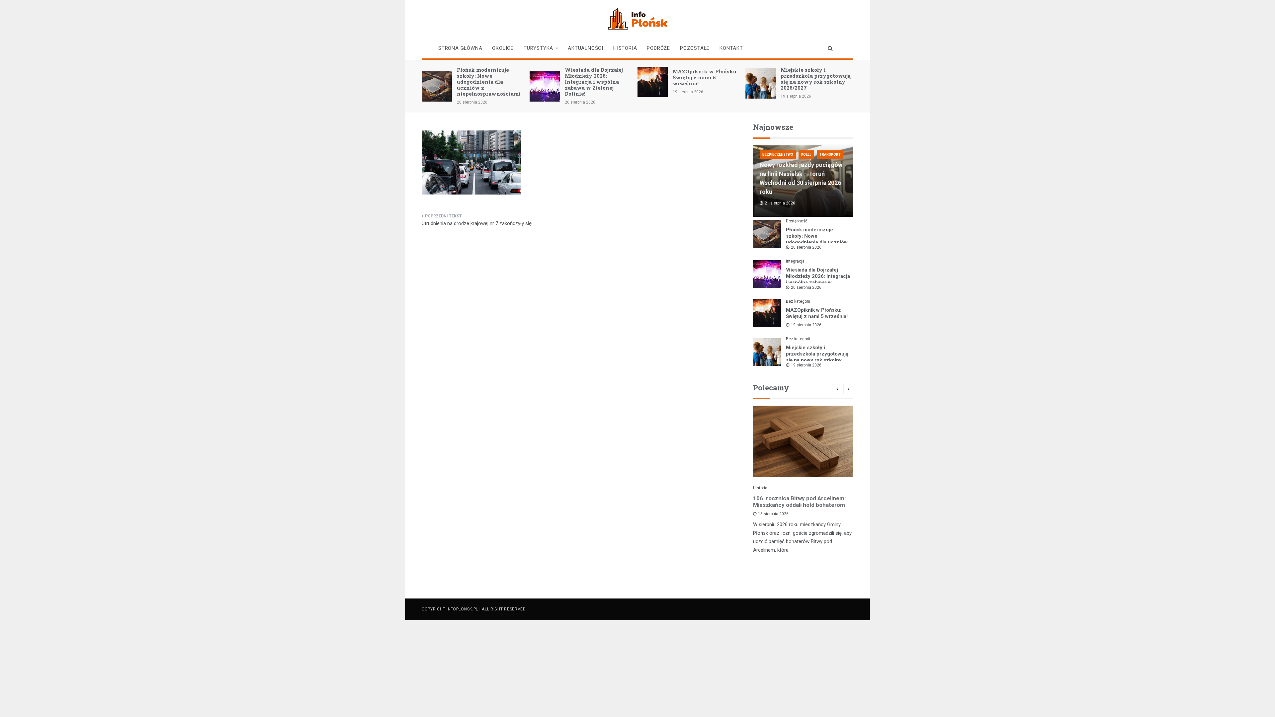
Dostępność (796, 221)
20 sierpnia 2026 (806, 247)
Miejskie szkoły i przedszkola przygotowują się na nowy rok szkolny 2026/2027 (815, 78)
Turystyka (538, 48)
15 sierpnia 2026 (773, 514)
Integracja (795, 261)
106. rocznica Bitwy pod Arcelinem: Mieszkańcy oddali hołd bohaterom (799, 501)
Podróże (658, 48)
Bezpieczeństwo (777, 154)
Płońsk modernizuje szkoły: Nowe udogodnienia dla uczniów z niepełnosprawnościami (489, 81)
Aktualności (585, 48)
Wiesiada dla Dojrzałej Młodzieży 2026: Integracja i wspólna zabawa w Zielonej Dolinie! (594, 81)
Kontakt (731, 48)
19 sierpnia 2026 (806, 325)
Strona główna (460, 48)
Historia (625, 48)
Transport (830, 154)
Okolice (503, 48)
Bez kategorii (798, 301)
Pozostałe (695, 48)
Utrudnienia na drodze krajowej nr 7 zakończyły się (477, 223)
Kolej (806, 154)
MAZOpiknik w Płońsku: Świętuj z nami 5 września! (705, 77)
